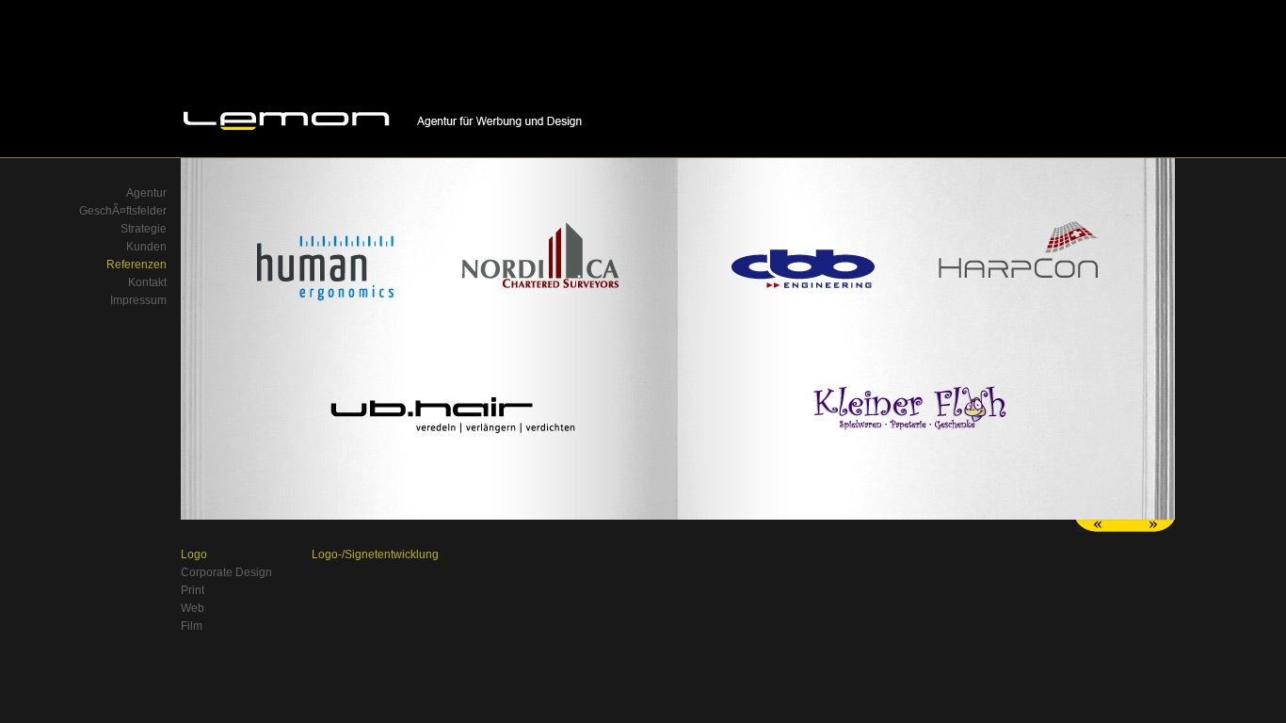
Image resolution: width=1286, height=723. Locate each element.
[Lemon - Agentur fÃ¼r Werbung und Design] (384, 133)
